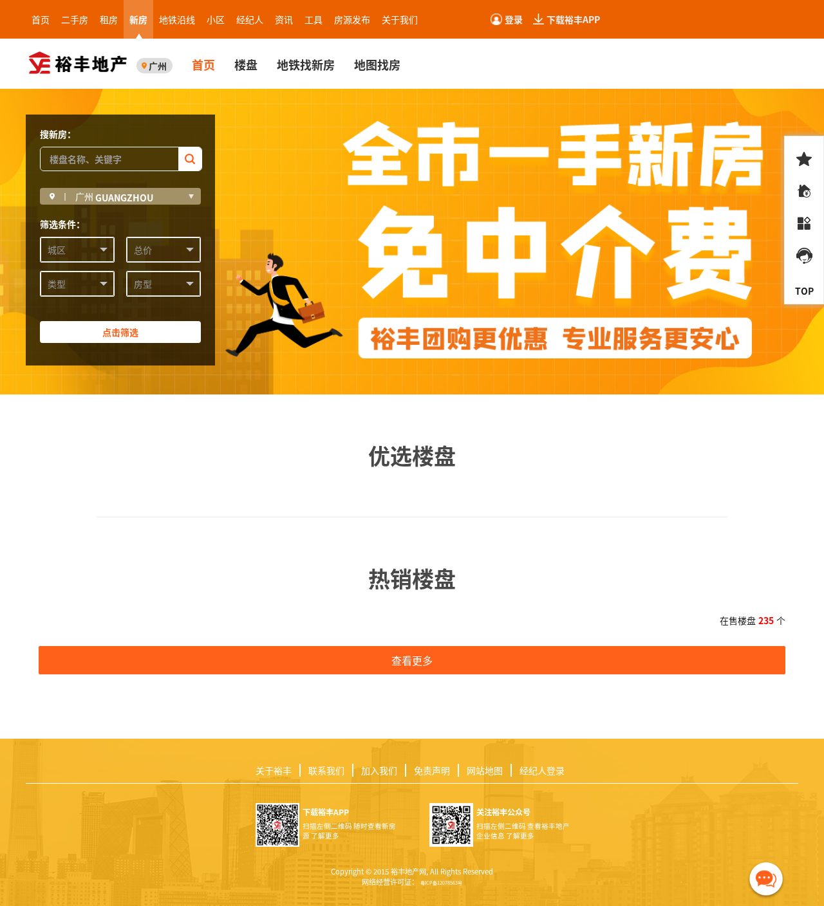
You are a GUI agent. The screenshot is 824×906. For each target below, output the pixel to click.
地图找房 (377, 64)
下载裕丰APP (573, 19)
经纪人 (249, 19)
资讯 (284, 19)
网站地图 (485, 770)
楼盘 (246, 64)
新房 (138, 19)
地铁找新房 (306, 64)
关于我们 (400, 19)
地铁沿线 (177, 19)
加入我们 (379, 770)
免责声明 (432, 770)
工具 (313, 19)
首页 (41, 19)
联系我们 (326, 770)
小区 (216, 19)
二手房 (74, 19)
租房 (109, 19)
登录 (514, 19)
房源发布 (352, 19)
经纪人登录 (542, 770)
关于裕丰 (274, 770)
